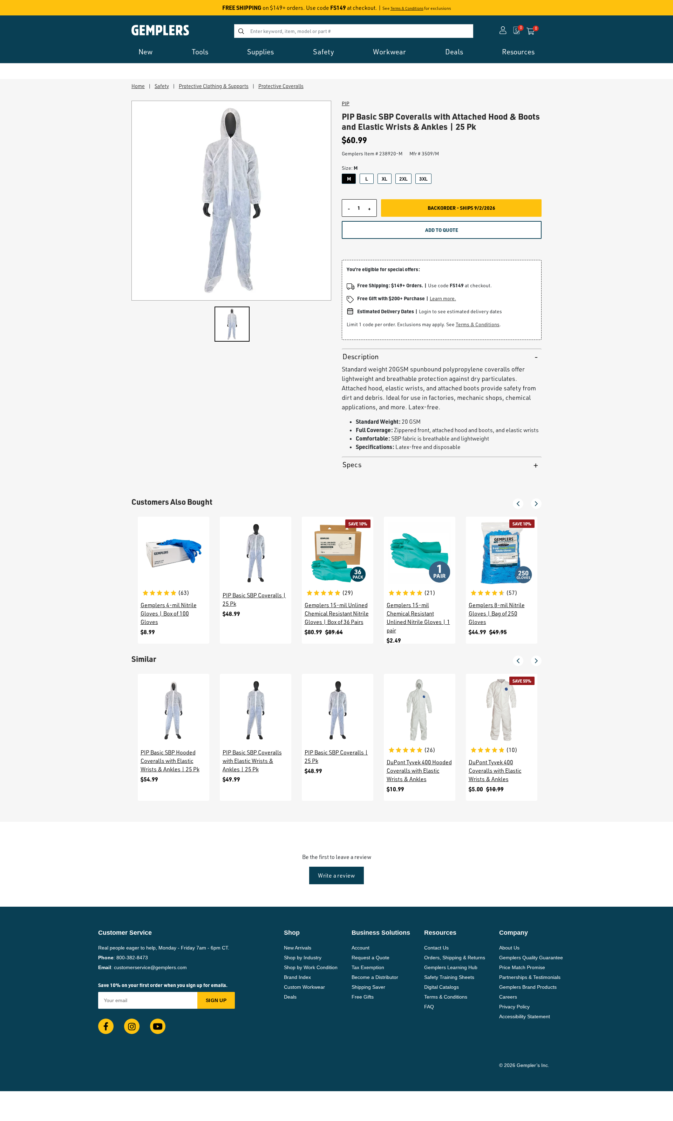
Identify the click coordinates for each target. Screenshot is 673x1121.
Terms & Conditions (406, 8)
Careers (508, 997)
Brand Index (297, 977)
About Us (509, 948)
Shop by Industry (302, 957)
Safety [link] (323, 51)
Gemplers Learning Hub (450, 967)
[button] (518, 503)
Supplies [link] (260, 51)
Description (360, 356)
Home (138, 86)
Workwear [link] (389, 51)
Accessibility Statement (524, 1016)
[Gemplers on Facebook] (106, 1026)
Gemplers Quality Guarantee (531, 957)
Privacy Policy (514, 1006)
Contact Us (436, 948)
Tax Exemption (368, 967)
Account (360, 948)
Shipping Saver (368, 987)
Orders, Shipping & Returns (454, 957)
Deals (290, 997)
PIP (345, 103)
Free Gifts (363, 997)
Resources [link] (518, 51)
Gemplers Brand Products (528, 987)
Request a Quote (370, 957)
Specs (351, 464)
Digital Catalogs (441, 987)
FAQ (429, 1006)
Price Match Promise (522, 967)
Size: (350, 168)
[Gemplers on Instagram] (132, 1026)
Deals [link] (454, 51)
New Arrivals (297, 948)
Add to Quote (441, 230)
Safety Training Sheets (449, 977)
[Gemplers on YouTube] (157, 1026)
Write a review (336, 875)
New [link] (145, 51)
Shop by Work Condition (311, 967)
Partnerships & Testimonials (529, 977)
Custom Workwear (304, 987)
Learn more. (443, 298)
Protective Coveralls (281, 86)
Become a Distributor (375, 977)
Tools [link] (200, 51)
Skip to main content (30, 9)
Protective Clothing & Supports (214, 86)
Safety (162, 86)
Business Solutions (381, 932)
